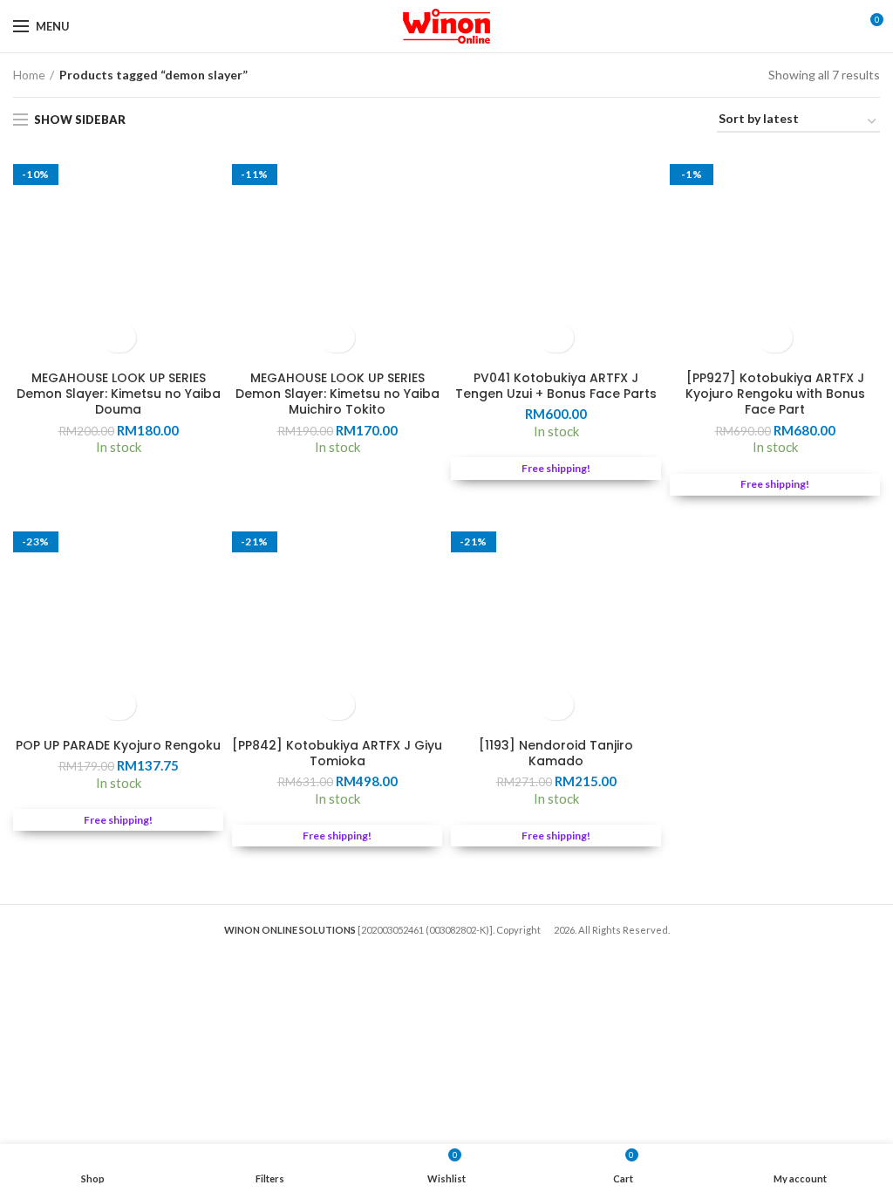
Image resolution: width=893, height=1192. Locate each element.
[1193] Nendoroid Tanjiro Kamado (556, 753)
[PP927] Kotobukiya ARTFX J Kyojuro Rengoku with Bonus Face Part (775, 394)
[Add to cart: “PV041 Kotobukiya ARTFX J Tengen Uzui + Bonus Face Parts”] (556, 337)
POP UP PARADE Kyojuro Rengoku (118, 745)
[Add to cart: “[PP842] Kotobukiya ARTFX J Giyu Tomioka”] (337, 704)
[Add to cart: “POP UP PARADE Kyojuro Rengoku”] (118, 704)
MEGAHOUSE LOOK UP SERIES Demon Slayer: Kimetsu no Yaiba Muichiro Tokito (337, 394)
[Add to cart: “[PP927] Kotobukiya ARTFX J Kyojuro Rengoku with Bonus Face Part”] (775, 337)
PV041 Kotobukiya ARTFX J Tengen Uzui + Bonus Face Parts (556, 385)
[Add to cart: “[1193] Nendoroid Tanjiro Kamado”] (556, 704)
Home (29, 74)
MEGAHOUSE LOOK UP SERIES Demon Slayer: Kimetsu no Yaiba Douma (119, 394)
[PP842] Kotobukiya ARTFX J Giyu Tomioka (337, 753)
